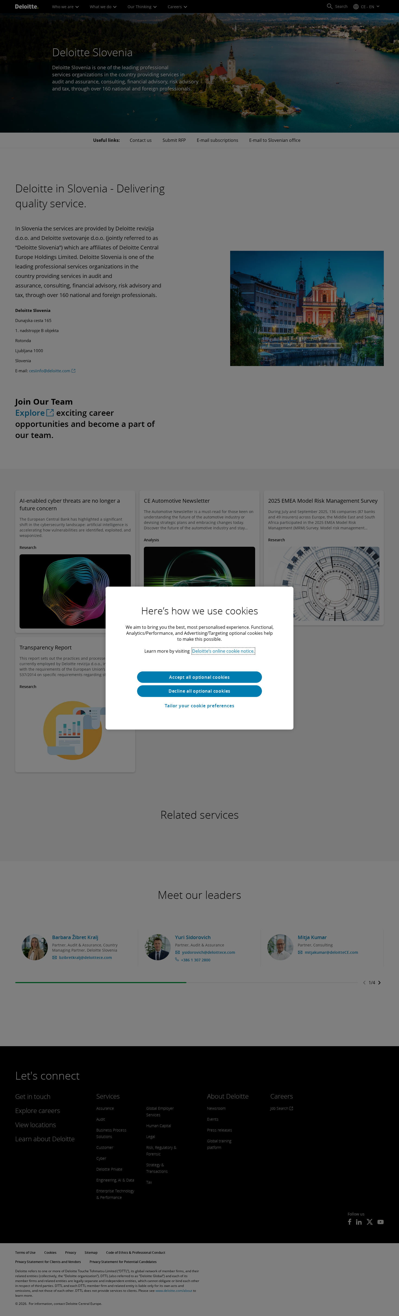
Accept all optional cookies (199, 677)
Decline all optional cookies (199, 691)
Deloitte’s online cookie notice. (223, 651)
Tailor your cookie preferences (200, 706)
